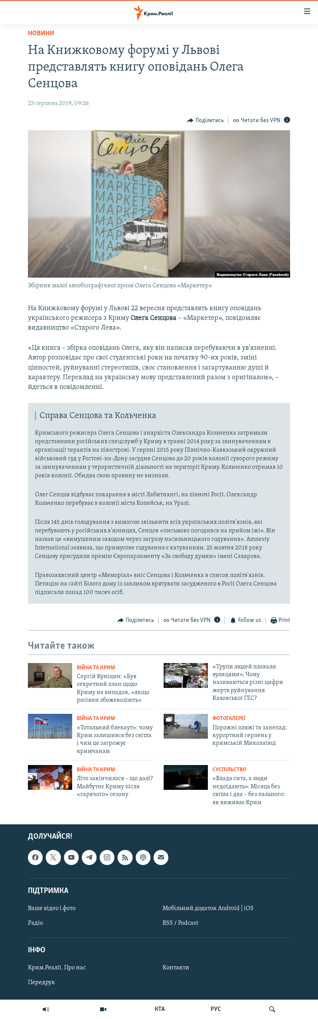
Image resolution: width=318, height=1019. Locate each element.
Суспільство (229, 770)
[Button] (205, 121)
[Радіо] (45, 1009)
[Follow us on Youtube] (71, 857)
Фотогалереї (229, 719)
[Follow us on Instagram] (107, 857)
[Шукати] (272, 1009)
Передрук (41, 982)
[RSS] (125, 857)
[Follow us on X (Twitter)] (53, 857)
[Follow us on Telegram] (89, 857)
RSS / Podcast (180, 923)
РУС (216, 1009)
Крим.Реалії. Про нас (57, 968)
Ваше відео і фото (52, 908)
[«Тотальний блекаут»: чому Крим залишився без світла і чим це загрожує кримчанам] (50, 726)
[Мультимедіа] (103, 1009)
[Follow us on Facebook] (35, 857)
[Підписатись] (161, 857)
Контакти (175, 968)
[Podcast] (143, 857)
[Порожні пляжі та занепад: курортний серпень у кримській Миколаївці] (186, 726)
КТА (160, 1009)
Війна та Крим (96, 668)
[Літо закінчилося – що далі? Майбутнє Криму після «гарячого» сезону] (50, 777)
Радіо (35, 923)
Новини (41, 33)
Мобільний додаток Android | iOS (208, 908)
